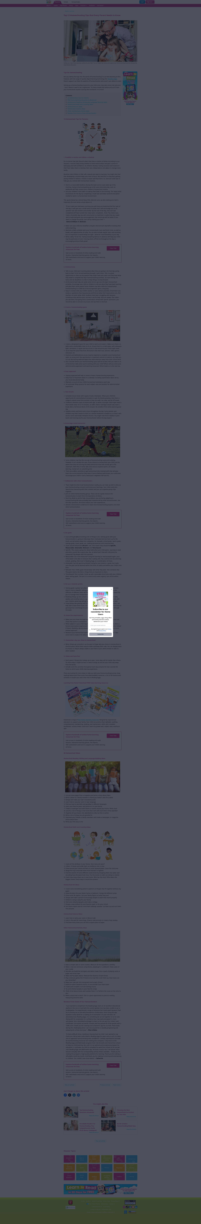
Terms (109, 629)
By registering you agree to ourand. (101, 629)
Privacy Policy (102, 630)
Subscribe (101, 634)
